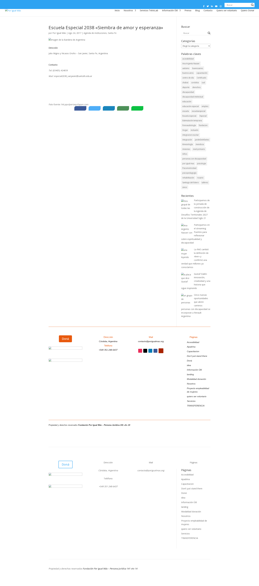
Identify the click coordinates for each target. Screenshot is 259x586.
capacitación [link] (201, 73)
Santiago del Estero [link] (190, 182)
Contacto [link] (208, 10)
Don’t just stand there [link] (197, 356)
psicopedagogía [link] (189, 173)
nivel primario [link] (199, 149)
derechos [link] (196, 87)
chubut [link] (185, 82)
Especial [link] (203, 116)
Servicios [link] (191, 401)
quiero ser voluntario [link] (196, 396)
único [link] (184, 187)
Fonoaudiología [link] (189, 125)
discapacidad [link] (188, 92)
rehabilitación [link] (188, 177)
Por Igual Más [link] (59, 33)
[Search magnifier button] (252, 5)
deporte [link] (185, 87)
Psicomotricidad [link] (189, 168)
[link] (13, 10)
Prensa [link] (188, 10)
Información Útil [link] (170, 10)
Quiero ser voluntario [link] (226, 10)
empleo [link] (205, 106)
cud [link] (203, 82)
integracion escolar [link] (190, 135)
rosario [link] (200, 177)
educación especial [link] (190, 106)
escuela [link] (185, 111)
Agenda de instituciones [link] (95, 33)
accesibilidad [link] (188, 58)
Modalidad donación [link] (196, 379)
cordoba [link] (195, 82)
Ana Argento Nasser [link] (190, 63)
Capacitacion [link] (193, 351)
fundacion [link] (203, 125)
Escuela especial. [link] (189, 116)
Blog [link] (197, 10)
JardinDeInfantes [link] (202, 139)
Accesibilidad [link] (193, 342)
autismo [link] (185, 68)
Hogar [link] (185, 130)
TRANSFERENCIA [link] (195, 405)
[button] (203, 7)
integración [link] (187, 139)
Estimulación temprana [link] (192, 120)
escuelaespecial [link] (198, 111)
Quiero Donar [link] (247, 10)
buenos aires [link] (188, 73)
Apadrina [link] (191, 347)
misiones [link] (186, 149)
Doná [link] (189, 360)
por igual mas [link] (188, 163)
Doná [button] (65, 338)
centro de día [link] (188, 77)
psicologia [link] (201, 163)
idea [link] (189, 365)
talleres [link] (205, 182)
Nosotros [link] (128, 10)
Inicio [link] (117, 10)
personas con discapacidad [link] (194, 158)
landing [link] (190, 374)
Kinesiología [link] (187, 144)
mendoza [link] (200, 144)
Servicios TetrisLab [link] (149, 10)
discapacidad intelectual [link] (192, 96)
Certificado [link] (201, 77)
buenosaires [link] (197, 68)
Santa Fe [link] (112, 33)
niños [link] (184, 154)
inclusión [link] (194, 130)
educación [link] (186, 101)
